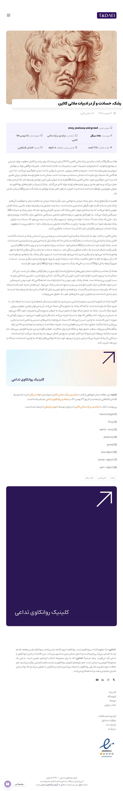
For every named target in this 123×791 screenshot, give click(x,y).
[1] (104, 161)
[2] (69, 179)
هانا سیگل (35, 394)
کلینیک (112, 692)
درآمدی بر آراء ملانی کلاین (65, 394)
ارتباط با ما (111, 725)
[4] (9, 210)
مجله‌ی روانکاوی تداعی (57, 399)
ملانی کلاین (85, 113)
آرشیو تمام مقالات (107, 716)
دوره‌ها (113, 701)
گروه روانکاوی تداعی (49, 785)
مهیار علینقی (50, 407)
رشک (113, 478)
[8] (43, 263)
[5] (79, 245)
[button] (8, 15)
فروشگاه (112, 696)
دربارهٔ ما (112, 729)
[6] (20, 245)
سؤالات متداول (108, 720)
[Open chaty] (7, 784)
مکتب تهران (110, 705)
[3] (21, 189)
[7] (93, 263)
